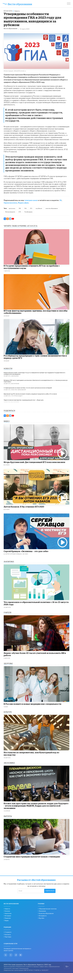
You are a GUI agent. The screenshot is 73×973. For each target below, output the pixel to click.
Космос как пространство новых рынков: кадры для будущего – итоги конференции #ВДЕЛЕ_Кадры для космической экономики (36, 805)
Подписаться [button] (49, 890)
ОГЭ (20, 212)
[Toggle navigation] (69, 4)
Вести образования (10, 28)
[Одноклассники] (7, 219)
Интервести (42, 915)
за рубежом (39, 208)
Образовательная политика (48, 908)
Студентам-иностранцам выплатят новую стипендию (32, 856)
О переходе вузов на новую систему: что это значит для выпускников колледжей (28, 388)
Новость (17, 11)
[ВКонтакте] (5, 219)
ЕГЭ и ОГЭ (8, 10)
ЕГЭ (31, 208)
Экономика (42, 911)
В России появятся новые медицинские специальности (32, 704)
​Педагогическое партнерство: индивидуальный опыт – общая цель (23, 400)
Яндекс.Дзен (23, 203)
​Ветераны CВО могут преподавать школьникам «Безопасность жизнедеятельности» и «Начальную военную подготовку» (35, 381)
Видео (7, 920)
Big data (41, 918)
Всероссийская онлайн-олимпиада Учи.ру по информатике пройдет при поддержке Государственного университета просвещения (34, 373)
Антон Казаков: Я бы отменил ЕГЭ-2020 (24, 507)
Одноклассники (10, 203)
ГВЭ (20, 208)
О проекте (8, 932)
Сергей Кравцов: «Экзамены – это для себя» (26, 551)
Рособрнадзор (28, 212)
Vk (61, 200)
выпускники (12, 208)
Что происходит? (17, 396)
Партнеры (8, 937)
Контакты (8, 934)
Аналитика (8, 913)
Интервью (8, 915)
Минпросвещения (10, 212)
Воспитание (15, 383)
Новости (7, 908)
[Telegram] (10, 219)
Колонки (7, 911)
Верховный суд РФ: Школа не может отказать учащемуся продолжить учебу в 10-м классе (30, 394)
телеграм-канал (31, 200)
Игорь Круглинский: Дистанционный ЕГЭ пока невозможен (34, 462)
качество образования (52, 208)
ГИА (25, 208)
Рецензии (8, 918)
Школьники (15, 376)
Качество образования (18, 389)
